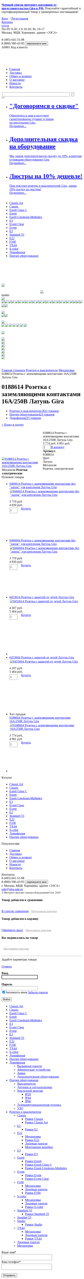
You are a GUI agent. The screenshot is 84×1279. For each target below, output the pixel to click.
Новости (15, 83)
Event (13, 227)
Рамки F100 (33, 1192)
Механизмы (66, 370)
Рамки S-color (34, 1207)
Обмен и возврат (20, 76)
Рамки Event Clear (37, 1178)
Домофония (17, 252)
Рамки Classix (34, 1119)
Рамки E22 (32, 1140)
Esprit (13, 213)
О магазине (17, 79)
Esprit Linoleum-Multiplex (25, 217)
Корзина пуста (7, 23)
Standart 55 (24, 1217)
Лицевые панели (36, 1143)
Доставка (15, 72)
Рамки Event (33, 1175)
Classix (13, 206)
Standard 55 (16, 234)
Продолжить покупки (44, 911)
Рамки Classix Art (36, 1122)
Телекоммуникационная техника (39, 1104)
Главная (14, 69)
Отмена (7, 966)
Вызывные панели (29, 1066)
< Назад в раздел (13, 424)
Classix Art (16, 203)
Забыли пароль (38, 992)
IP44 (28, 1097)
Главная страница (13, 370)
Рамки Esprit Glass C (38, 1164)
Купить (26, 508)
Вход (5, 18)
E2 (11, 231)
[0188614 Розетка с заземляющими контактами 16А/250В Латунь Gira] (22, 466)
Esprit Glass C (18, 210)
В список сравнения (15, 911)
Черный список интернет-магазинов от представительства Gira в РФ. (29, 6)
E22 (11, 238)
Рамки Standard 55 (37, 1214)
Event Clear (16, 224)
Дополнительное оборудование (38, 1076)
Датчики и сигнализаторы (34, 1087)
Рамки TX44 (33, 1238)
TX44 (13, 245)
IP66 (28, 1101)
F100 (12, 241)
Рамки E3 (31, 1154)
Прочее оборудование (23, 255)
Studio (21, 1221)
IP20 (28, 1094)
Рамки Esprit (33, 1161)
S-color (13, 248)
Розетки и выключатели (42, 370)
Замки (21, 1073)
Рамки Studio (33, 1224)
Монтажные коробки (39, 1147)
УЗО (20, 1108)
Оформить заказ (12, 930)
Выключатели (26, 1083)
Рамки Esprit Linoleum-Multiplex (46, 1168)
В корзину (57, 447)
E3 (11, 220)
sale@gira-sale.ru (12, 889)
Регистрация (19, 18)
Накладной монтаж (30, 1090)
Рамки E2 (31, 1129)
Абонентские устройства (33, 1069)
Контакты (15, 86)
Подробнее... (17, 126)
